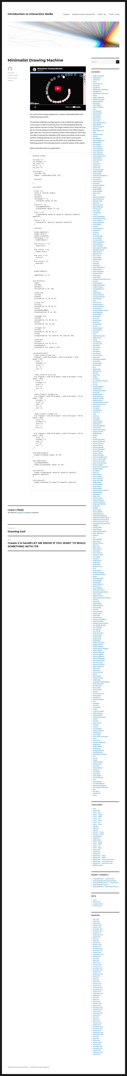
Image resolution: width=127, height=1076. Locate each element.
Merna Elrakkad (98, 484)
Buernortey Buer (98, 205)
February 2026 (97, 925)
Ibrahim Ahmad (98, 328)
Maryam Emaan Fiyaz (100, 463)
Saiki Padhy (96, 615)
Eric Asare (96, 261)
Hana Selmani (97, 299)
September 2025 (98, 935)
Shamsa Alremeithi (99, 660)
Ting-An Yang (97, 723)
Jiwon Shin (11, 72)
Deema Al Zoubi (97, 236)
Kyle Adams (96, 406)
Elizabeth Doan (97, 252)
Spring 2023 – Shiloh (99, 857)
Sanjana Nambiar (98, 621)
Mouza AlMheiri (97, 512)
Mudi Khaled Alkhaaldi (100, 516)
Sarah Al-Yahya (97, 635)
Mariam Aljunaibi (98, 447)
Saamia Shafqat (98, 611)
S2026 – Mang (114, 14)
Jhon (94, 367)
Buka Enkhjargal (98, 207)
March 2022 (96, 1001)
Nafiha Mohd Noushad (99, 531)
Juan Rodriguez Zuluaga (100, 381)
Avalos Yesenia (97, 181)
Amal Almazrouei (98, 150)
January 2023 (97, 986)
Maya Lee (96, 473)
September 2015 (98, 1052)
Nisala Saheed (97, 549)
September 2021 (98, 1013)
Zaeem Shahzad (98, 768)
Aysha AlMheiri (97, 189)
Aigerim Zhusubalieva (99, 123)
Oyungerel (96, 559)
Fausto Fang (96, 275)
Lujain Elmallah (98, 422)
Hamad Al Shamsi (98, 295)
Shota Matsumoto (98, 666)
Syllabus (66, 14)
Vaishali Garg (97, 733)
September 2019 (98, 1034)
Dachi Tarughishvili (99, 216)
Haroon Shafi (97, 302)
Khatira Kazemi (97, 400)
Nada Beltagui (97, 529)
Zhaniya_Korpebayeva (99, 785)
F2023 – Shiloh (97, 816)
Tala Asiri (96, 705)
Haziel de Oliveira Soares (100, 310)
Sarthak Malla (97, 637)
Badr (94, 195)
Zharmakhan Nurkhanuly (100, 787)
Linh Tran (96, 416)
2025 (94, 808)
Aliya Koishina (97, 146)
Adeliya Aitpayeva (98, 97)
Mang (95, 437)
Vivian (95, 738)
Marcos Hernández (99, 439)
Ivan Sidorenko (97, 344)
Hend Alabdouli (97, 312)
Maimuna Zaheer (98, 431)
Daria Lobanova (98, 220)
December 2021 (97, 1007)
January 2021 (97, 1025)
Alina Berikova (97, 142)
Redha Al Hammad (99, 590)
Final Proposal (103, 884)
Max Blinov (96, 471)
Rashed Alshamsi (98, 584)
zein (94, 779)
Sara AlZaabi (97, 631)
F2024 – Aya (97, 818)
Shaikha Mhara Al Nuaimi (100, 648)
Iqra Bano (96, 332)
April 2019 (96, 1038)
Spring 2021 (96, 851)
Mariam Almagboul (99, 449)
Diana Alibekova (98, 244)
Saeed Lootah (97, 613)
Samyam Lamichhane (99, 619)
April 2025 (96, 941)
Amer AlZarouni (98, 152)
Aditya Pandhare (98, 107)
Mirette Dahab (97, 498)
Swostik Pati (96, 697)
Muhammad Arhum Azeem (101, 517)
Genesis (95, 281)
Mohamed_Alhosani (99, 502)
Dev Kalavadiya (97, 240)
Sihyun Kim (96, 670)
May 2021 (96, 1017)
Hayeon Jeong (97, 308)
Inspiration (96, 838)
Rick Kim (95, 600)
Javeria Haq (96, 361)
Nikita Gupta (96, 547)
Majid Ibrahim (97, 433)
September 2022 (98, 993)
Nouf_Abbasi (96, 551)
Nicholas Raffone (98, 543)
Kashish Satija (97, 388)
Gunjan (95, 291)
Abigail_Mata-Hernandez (100, 93)
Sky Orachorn (97, 676)
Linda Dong (96, 412)
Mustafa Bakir (97, 527)
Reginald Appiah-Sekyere (101, 592)
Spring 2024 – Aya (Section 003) (102, 863)
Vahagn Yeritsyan (98, 731)
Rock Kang (96, 602)
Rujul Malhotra (97, 604)
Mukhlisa (95, 525)
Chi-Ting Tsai (97, 209)
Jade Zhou (96, 349)
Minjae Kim (96, 496)
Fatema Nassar (97, 269)
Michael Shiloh (97, 488)
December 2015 (97, 1046)
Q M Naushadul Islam (99, 574)
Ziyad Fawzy (97, 793)
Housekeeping (97, 836)
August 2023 (97, 976)
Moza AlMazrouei (98, 514)
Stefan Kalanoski (98, 684)
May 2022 (96, 997)
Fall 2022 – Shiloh (98, 834)
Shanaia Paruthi (98, 662)
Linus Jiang (96, 418)
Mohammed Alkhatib (99, 504)
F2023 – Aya (97, 812)
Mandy (95, 435)
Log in (95, 900)
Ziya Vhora (96, 791)
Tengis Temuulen (98, 711)
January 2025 (97, 946)
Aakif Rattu (96, 80)
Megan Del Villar (98, 480)
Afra (94, 109)
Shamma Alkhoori (98, 656)
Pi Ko (94, 568)
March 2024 (96, 962)
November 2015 (97, 1048)
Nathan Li (96, 535)
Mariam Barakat (98, 451)
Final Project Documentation (107, 881)
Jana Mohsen (97, 353)
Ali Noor (95, 136)
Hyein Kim (96, 322)
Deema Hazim (97, 238)
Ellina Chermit (97, 254)
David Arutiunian (98, 228)
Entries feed (97, 902)
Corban (95, 214)
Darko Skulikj (97, 224)
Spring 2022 (96, 853)
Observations (97, 840)
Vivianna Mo (97, 740)
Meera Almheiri (97, 476)
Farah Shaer (96, 265)
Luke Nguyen (97, 424)
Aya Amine (96, 183)
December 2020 (98, 1027)
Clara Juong (96, 211)
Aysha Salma (97, 193)
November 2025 (97, 931)
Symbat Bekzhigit (98, 699)
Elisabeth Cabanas (98, 250)
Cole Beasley (97, 213)
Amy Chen (96, 162)
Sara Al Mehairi (97, 627)
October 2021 (97, 1011)
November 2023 (98, 970)
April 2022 (96, 999)
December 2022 (98, 987)
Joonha (95, 377)
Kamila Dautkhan (98, 387)
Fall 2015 (10, 80)
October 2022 (97, 991)
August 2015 (96, 1054)
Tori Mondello (97, 729)
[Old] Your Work (12, 78)
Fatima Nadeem (98, 273)
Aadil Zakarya (97, 78)
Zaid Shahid (96, 772)
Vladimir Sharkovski (99, 742)
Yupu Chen (96, 766)
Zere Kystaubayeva (99, 783)
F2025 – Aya (96, 822)
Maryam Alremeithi (99, 461)
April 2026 (96, 921)
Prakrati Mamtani (98, 572)
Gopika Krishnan (98, 287)
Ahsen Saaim (97, 119)
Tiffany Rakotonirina (99, 717)
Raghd (95, 576)
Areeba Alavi (97, 168)
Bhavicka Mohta (98, 201)
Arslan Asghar (97, 173)
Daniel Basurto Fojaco (99, 218)
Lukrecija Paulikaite (99, 426)
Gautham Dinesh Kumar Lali (101, 279)
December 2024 (98, 948)
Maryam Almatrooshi (99, 459)
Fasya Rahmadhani (99, 267)
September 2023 (98, 974)
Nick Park (96, 545)
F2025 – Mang (97, 824)
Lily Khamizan (97, 410)
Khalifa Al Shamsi (98, 398)
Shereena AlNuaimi (99, 664)
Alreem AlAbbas (98, 148)
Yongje (95, 760)
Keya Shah (96, 392)
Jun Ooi (95, 385)
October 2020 (97, 1031)
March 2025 (96, 943)
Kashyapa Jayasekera (99, 390)
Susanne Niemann (98, 693)
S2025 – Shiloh (97, 844)
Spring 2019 (96, 850)
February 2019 (97, 1042)
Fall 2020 (96, 828)
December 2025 (98, 929)
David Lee (96, 232)
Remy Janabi (97, 594)
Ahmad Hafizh (97, 113)
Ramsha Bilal (97, 582)
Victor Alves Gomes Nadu (100, 736)
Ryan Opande (97, 607)
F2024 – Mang (97, 820)
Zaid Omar (96, 770)
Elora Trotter (97, 256)
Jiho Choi (95, 373)
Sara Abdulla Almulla (99, 625)
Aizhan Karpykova (98, 127)
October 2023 (97, 972)
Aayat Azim (96, 85)
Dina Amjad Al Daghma (100, 248)
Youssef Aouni (97, 764)
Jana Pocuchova (97, 355)
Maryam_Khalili (98, 465)
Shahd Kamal (97, 639)
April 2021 (96, 1019)
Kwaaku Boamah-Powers (100, 402)
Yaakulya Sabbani (98, 750)
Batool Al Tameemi (99, 197)
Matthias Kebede (98, 469)
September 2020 (98, 1032)
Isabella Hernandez (99, 336)
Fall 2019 (95, 826)
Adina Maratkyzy (98, 101)
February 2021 (97, 1023)
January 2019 (97, 1044)
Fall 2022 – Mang (98, 832)
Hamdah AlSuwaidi (99, 297)
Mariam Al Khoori (98, 443)
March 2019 (96, 1040)
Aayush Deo (96, 87)
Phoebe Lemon (97, 566)
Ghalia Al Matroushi (99, 285)
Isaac (94, 334)
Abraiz (95, 95)
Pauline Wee (96, 562)
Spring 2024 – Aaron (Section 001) (103, 859)
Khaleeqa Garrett (98, 396)
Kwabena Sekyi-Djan (99, 404)
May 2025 (96, 939)
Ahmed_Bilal (97, 117)
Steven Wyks (97, 688)
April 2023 (96, 980)
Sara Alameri (97, 629)
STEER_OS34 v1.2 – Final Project (108, 882)
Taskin (95, 709)
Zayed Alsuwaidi (98, 777)
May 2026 (96, 919)
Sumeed (95, 691)
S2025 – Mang (97, 842)
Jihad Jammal (97, 371)
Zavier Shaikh (97, 776)
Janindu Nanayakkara (99, 359)
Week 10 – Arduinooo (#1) (106, 879)
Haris (94, 301)
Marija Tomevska (98, 455)
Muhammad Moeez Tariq (100, 521)
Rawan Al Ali (96, 586)
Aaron (95, 82)
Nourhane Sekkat (98, 555)
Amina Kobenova (98, 154)
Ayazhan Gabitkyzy (99, 185)
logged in (20, 512)
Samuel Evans (97, 617)
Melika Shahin (97, 482)
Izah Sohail (96, 345)
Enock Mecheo (97, 259)
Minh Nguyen (97, 494)
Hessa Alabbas (97, 314)
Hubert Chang (97, 320)
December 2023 (98, 968)
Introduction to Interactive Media (30, 14)
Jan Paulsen (96, 351)
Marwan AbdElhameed (100, 457)
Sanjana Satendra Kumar (100, 623)
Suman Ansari (97, 690)
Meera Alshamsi (98, 478)
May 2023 (96, 978)
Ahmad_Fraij (97, 115)
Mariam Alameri (98, 445)
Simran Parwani (98, 672)
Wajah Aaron (97, 744)
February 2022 (97, 1003)
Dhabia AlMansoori (99, 242)
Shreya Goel (96, 668)
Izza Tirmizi (96, 347)
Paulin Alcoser (97, 561)
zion (94, 789)
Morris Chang (97, 510)
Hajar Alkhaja (97, 293)
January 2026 (97, 927)
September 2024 (98, 954)
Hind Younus (97, 316)
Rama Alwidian (97, 580)
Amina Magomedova (99, 156)
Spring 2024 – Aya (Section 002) (103, 861)
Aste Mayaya (97, 179)
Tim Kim (95, 721)
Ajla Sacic (96, 128)
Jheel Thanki (97, 365)
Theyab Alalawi (97, 715)
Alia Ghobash (97, 138)
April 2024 (96, 960)
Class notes (96, 810)
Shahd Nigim (97, 641)
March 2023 (96, 982)
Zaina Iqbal (96, 774)
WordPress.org (97, 906)
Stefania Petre (97, 686)
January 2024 (97, 966)
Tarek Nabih (96, 707)
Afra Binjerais (97, 111)
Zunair (95, 795)
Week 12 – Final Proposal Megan (109, 886)
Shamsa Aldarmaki (99, 658)
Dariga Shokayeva (98, 222)
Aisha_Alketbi (97, 125)
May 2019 (96, 1036)
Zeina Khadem (97, 781)
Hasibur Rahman (98, 304)
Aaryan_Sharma (98, 84)
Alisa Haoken (97, 144)
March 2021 (96, 1021)
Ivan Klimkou (97, 342)
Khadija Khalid (97, 394)
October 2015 (97, 1050)
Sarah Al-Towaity (98, 633)
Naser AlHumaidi (98, 533)
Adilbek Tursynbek (99, 99)
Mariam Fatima (97, 453)
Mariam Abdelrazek (99, 441)
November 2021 (97, 1009)
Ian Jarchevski (97, 324)
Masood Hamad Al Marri (100, 467)
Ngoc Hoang (96, 541)
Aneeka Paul (97, 164)
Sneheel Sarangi (98, 678)
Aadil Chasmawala (98, 76)
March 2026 (96, 923)
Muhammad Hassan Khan (101, 519)
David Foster (97, 230)
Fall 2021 (95, 830)
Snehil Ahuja (96, 680)
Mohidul (95, 508)
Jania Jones (96, 357)
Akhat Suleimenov (98, 130)
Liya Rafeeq (96, 420)
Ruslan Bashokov (98, 605)
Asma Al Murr (97, 177)
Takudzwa (96, 703)
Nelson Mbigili (97, 539)
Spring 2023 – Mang (99, 855)
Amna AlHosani (97, 160)
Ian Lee (95, 326)
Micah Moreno (97, 486)
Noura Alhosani (97, 553)
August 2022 (97, 995)
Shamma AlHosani (98, 652)
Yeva (94, 756)
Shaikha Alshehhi (98, 647)
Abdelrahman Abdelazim (100, 89)
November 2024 (98, 950)
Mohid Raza (96, 506)
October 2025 (97, 933)
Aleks (94, 132)
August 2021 (96, 1015)
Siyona (95, 674)
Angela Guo (96, 166)
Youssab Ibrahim (98, 762)
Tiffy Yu (95, 719)
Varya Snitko (97, 734)
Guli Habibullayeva (98, 289)
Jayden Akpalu (97, 363)
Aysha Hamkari (97, 191)
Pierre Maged (97, 570)
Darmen (95, 226)
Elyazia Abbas (97, 258)
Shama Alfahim (97, 650)
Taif (94, 701)
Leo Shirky (96, 408)
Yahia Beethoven (98, 752)
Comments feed (98, 904)
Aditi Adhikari (97, 105)
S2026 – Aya (101, 14)
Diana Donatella (98, 246)
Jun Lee (95, 383)
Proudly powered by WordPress (39, 1067)
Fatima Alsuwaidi (98, 271)
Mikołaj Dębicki (97, 492)
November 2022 (98, 989)
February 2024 (97, 964)
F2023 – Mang (97, 814)
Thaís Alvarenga (98, 713)
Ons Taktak (96, 557)
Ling (94, 414)
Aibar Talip (96, 121)
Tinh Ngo (95, 725)
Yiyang (95, 758)
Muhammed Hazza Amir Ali (101, 523)
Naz (94, 537)
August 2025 (96, 937)
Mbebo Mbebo (97, 474)
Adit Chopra (96, 103)
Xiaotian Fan (97, 748)
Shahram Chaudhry (99, 643)
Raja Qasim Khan (98, 578)
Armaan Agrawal (98, 170)
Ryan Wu (95, 609)
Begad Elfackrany (98, 199)
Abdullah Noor (97, 91)
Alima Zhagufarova (99, 140)
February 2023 (97, 984)
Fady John (96, 263)
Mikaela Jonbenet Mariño (100, 490)
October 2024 (97, 952)
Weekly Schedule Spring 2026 (83, 14)
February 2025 (97, 944)
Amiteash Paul (97, 158)
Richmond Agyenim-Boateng (102, 598)
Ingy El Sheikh (97, 330)
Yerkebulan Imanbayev (100, 754)
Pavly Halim (96, 564)
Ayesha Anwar (97, 187)
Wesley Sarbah (97, 746)
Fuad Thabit (96, 277)
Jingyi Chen (96, 375)
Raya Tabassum (98, 588)
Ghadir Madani (97, 283)
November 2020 (98, 1029)
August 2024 (97, 956)
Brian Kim (96, 203)
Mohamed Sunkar (98, 500)
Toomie (95, 727)
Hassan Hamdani (98, 306)
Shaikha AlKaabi (98, 645)
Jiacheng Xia (97, 369)
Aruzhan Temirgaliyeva (100, 175)
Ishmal (95, 340)
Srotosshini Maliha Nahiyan (101, 682)
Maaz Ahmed (97, 428)
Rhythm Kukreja (98, 596)
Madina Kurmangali (99, 430)
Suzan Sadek (97, 695)
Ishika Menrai (97, 338)
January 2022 (97, 1005)
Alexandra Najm (98, 134)
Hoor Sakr (96, 318)
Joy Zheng (96, 379)
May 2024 (96, 958)
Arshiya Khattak (98, 171)
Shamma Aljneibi (98, 654)
